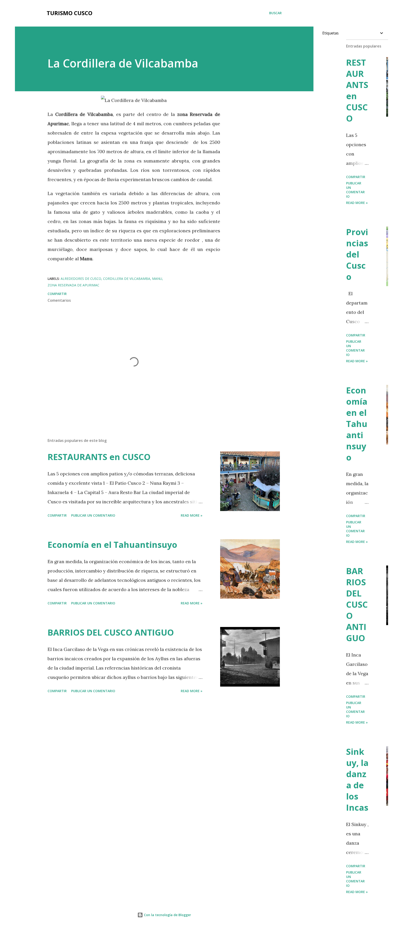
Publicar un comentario (93, 515)
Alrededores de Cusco (81, 278)
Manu (157, 278)
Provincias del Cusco (357, 254)
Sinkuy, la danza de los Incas (357, 779)
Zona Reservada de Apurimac (73, 285)
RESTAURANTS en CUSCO (99, 457)
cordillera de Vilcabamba (126, 278)
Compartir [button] (57, 293)
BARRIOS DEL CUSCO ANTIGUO (111, 632)
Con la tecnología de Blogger (167, 915)
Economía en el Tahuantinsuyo (112, 544)
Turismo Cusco (69, 13)
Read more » (191, 515)
